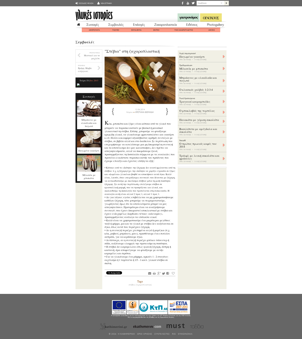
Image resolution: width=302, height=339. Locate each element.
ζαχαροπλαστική (143, 284)
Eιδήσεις (192, 25)
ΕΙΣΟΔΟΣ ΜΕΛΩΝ (86, 3)
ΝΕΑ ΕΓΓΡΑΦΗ (106, 3)
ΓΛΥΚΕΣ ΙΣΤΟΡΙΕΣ (200, 60)
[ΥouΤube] (187, 3)
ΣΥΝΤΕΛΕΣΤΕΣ (162, 334)
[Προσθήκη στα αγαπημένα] (173, 273)
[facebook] (182, 3)
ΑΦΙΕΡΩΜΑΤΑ (94, 30)
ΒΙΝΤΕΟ (156, 30)
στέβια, (132, 284)
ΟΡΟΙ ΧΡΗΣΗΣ (144, 334)
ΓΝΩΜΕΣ (115, 30)
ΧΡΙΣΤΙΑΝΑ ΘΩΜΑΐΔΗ (144, 112)
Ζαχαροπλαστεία (165, 25)
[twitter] (193, 3)
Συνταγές (93, 25)
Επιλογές (139, 25)
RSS (174, 334)
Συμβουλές (116, 25)
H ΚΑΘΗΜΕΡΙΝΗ (126, 334)
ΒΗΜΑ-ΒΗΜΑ (136, 30)
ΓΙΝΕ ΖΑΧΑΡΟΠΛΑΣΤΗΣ (183, 30)
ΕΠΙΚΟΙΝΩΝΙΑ (185, 334)
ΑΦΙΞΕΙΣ (211, 30)
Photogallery (215, 25)
